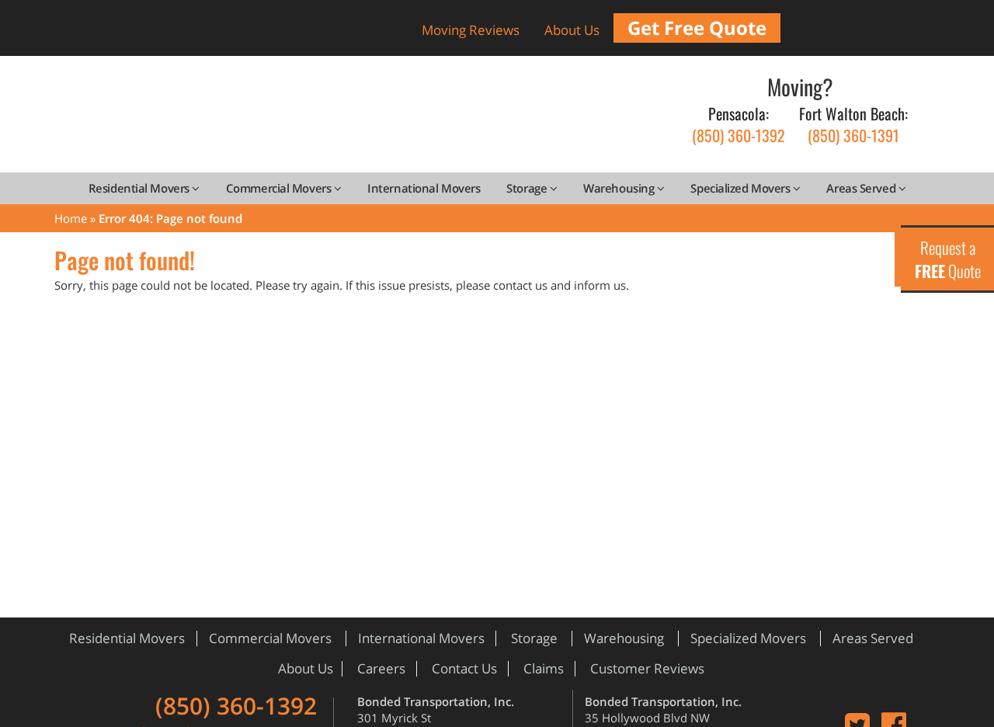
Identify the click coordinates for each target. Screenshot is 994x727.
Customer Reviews (647, 668)
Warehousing (620, 188)
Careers (381, 668)
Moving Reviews (471, 30)
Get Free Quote (696, 27)
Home (70, 218)
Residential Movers (140, 188)
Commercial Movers (280, 188)
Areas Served (862, 188)
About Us (572, 30)
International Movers (423, 188)
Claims (543, 668)
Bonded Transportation (345, 119)
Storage (527, 188)
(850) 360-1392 (738, 125)
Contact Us (464, 668)
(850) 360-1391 (853, 125)
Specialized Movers (741, 188)
